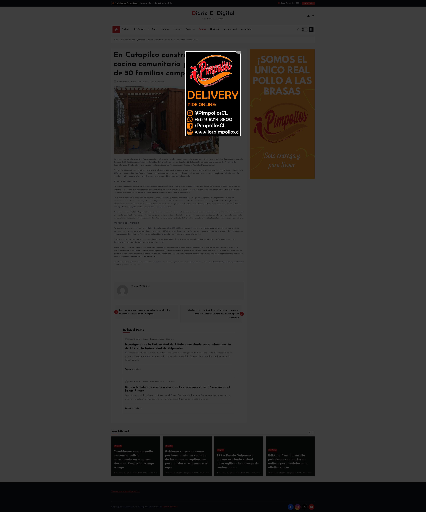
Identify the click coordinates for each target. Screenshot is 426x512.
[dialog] (213, 93)
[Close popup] (238, 52)
